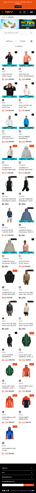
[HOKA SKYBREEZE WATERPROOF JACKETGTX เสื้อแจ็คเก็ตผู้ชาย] (3, 350)
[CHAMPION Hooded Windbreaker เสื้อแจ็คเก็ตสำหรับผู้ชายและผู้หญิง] (26, 214)
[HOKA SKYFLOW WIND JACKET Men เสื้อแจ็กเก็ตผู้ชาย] (26, 277)
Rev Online (17, 490)
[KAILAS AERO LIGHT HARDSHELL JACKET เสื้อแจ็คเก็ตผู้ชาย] (20, 350)
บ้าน (3, 17)
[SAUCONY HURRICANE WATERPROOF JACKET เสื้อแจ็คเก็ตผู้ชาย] (9, 183)
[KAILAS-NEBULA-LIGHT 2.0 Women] (20, 381)
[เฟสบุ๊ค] (3, 490)
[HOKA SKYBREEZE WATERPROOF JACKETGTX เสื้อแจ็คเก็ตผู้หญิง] (20, 131)
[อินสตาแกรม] (4, 490)
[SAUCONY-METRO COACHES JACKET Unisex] (9, 214)
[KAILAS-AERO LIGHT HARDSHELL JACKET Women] (3, 381)
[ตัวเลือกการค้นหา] (32, 33)
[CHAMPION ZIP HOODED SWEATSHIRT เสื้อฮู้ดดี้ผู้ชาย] (3, 162)
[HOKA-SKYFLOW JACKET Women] (3, 69)
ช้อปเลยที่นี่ (18, 6)
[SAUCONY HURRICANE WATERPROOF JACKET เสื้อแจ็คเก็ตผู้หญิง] (26, 183)
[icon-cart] (24, 12)
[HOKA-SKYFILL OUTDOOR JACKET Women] (3, 131)
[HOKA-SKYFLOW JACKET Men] (3, 100)
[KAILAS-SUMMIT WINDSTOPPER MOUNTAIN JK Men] (20, 412)
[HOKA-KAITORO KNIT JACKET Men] (20, 100)
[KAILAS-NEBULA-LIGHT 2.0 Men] (3, 443)
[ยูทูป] (8, 490)
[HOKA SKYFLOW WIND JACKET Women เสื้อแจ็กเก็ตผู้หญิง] (26, 308)
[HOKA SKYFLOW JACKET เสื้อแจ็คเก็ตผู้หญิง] (20, 69)
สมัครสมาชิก (29, 485)
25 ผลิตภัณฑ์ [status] (18, 46)
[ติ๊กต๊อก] (6, 490)
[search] (20, 12)
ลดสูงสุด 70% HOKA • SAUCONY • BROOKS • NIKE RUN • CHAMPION (18, 3)
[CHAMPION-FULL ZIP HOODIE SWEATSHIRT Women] (3, 287)
